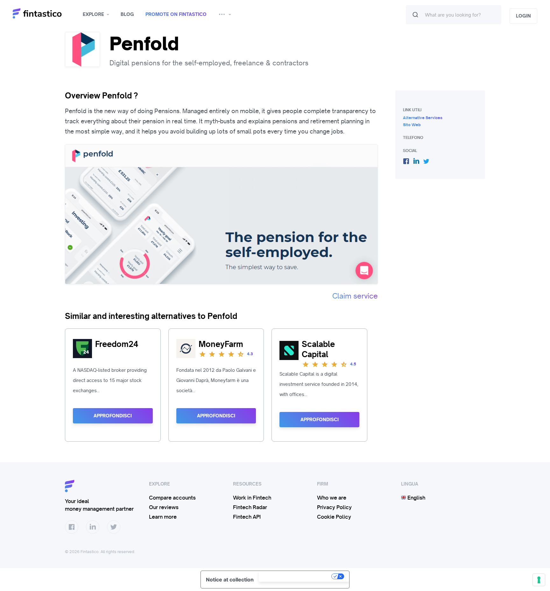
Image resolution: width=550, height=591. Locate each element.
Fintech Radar (250, 507)
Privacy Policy (334, 507)
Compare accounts (172, 497)
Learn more (163, 517)
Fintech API (247, 517)
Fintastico (45, 13)
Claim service (355, 296)
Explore (93, 14)
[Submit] (415, 15)
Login (523, 16)
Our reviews (164, 507)
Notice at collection (230, 579)
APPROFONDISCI (113, 416)
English (415, 497)
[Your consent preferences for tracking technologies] (539, 580)
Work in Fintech (252, 497)
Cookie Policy (334, 517)
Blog (127, 14)
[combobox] (453, 14)
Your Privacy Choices (295, 576)
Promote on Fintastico (176, 14)
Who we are (331, 497)
